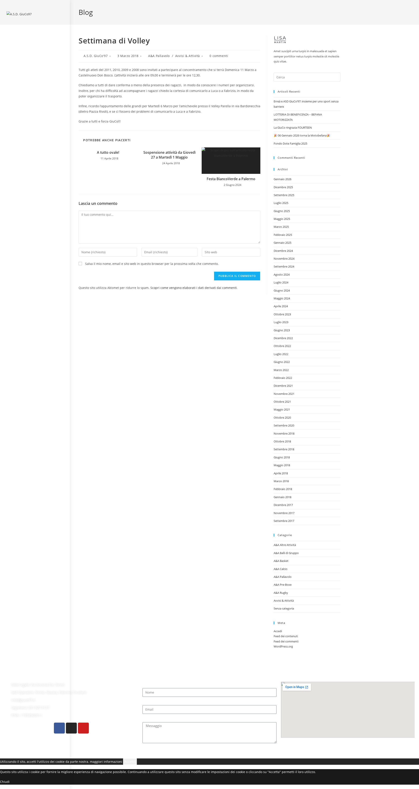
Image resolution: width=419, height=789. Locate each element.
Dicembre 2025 (283, 187)
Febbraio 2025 (283, 235)
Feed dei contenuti (286, 636)
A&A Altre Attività (285, 545)
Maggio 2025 (282, 219)
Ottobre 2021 (282, 402)
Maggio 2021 (282, 409)
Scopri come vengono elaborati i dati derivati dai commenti (193, 288)
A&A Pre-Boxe (283, 585)
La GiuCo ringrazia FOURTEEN (293, 127)
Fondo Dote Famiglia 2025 (290, 143)
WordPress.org (283, 646)
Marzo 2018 (281, 481)
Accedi (278, 631)
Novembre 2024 (284, 259)
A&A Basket (281, 561)
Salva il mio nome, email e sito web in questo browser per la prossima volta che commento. (152, 264)
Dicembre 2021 (283, 386)
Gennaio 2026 (282, 179)
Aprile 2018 (281, 473)
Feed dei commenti (286, 641)
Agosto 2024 (282, 274)
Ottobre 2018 (282, 441)
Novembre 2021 (284, 394)
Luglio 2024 (281, 282)
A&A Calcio (280, 569)
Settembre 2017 (284, 521)
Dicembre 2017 (283, 505)
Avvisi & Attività (187, 56)
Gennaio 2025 (282, 243)
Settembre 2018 (284, 449)
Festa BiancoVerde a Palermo (231, 178)
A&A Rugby (281, 593)
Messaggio (150, 719)
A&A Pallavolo (159, 56)
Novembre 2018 (284, 433)
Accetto (130, 762)
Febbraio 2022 (283, 378)
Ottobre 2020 (282, 418)
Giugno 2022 (282, 362)
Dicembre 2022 (283, 338)
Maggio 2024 (282, 298)
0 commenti (219, 56)
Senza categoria (284, 608)
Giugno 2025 (282, 211)
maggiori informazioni (106, 762)
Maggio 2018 (282, 465)
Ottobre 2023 (282, 314)
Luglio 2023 (281, 322)
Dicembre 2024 (283, 251)
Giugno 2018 (282, 457)
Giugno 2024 (282, 290)
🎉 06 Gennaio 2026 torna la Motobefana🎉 (302, 135)
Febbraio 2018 (283, 489)
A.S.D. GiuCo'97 (96, 56)
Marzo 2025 (281, 227)
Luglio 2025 (281, 203)
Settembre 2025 (284, 195)
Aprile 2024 (281, 306)
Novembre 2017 (284, 513)
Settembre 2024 (284, 266)
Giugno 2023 (282, 330)
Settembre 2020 (284, 425)
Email (147, 702)
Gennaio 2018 (282, 497)
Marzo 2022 (281, 370)
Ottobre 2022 (282, 346)
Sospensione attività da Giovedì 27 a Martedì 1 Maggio (169, 155)
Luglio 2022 (281, 354)
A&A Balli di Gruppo (286, 553)
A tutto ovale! (108, 152)
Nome (147, 684)
